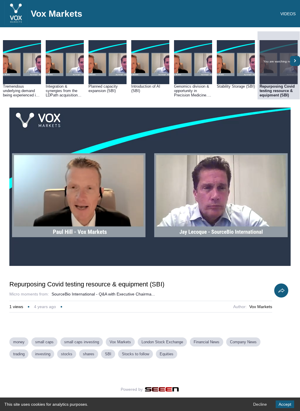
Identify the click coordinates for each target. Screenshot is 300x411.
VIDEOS (288, 13)
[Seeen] (161, 389)
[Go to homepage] (16, 23)
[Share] (281, 290)
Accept (285, 404)
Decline (260, 404)
